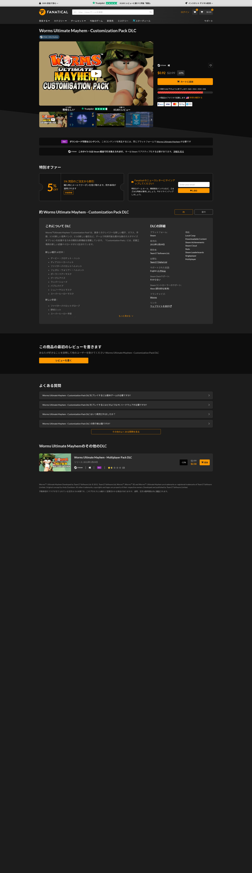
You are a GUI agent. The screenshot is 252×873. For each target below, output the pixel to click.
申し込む (193, 190)
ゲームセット (77, 21)
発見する (43, 21)
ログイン (185, 12)
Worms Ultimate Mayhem (168, 141)
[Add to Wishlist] (210, 65)
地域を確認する (196, 97)
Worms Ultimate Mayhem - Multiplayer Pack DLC (103, 457)
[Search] (151, 12)
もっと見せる (125, 316)
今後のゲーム (96, 21)
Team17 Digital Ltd (158, 262)
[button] (48, 3)
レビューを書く (63, 360)
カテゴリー (59, 21)
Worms (153, 297)
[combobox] (126, 12)
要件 (204, 212)
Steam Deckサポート (159, 276)
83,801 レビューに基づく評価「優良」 (135, 3)
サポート (208, 21)
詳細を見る (179, 151)
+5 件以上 (161, 271)
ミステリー (123, 21)
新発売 (110, 21)
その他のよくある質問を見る (126, 431)
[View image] (53, 119)
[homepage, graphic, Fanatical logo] (53, 12)
